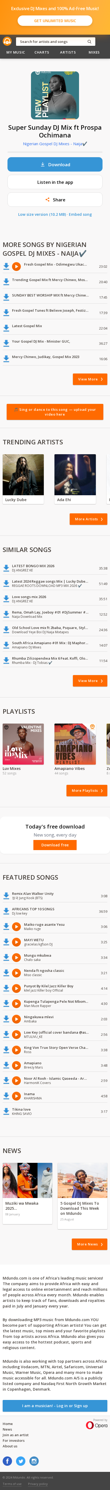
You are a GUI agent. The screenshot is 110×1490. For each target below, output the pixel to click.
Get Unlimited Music (55, 20)
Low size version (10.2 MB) (42, 214)
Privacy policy (38, 1484)
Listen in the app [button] (55, 182)
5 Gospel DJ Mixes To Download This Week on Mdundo (79, 1208)
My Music (15, 52)
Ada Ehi (64, 499)
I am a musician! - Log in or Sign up (55, 1405)
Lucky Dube (15, 499)
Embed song (80, 214)
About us (10, 1446)
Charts (41, 52)
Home (8, 1423)
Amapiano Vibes (69, 768)
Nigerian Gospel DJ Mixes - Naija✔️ (55, 143)
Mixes (94, 52)
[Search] (89, 42)
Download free (55, 845)
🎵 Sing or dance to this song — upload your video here (55, 412)
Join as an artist (16, 1434)
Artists (68, 52)
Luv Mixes (12, 768)
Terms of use (12, 1484)
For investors (14, 1440)
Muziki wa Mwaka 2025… (21, 1206)
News (7, 1429)
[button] (55, 199)
